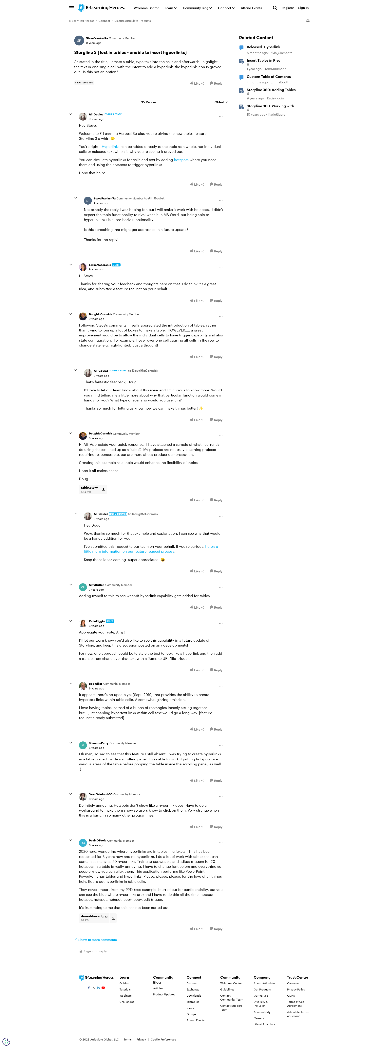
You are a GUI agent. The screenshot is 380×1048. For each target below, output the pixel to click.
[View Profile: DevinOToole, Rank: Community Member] (83, 843)
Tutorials (125, 989)
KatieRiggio (97, 621)
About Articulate (264, 983)
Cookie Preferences (163, 1039)
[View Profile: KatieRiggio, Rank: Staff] (83, 623)
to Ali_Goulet (154, 198)
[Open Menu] (308, 21)
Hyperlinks (111, 146)
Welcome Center (231, 983)
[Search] (275, 8)
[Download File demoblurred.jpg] (113, 918)
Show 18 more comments (97, 939)
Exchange (193, 989)
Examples (193, 1001)
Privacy (141, 1039)
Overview (293, 983)
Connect (104, 20)
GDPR (291, 995)
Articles (158, 988)
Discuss (192, 983)
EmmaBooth (280, 82)
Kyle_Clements (281, 53)
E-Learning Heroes (81, 20)
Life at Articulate (264, 1024)
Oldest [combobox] (221, 102)
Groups (191, 1014)
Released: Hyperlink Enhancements (263, 47)
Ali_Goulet (96, 114)
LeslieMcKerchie (100, 264)
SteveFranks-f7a (97, 38)
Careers (259, 1018)
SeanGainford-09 (100, 794)
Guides (124, 983)
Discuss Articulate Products (132, 20)
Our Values (261, 995)
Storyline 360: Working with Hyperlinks (270, 106)
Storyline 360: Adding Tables (271, 90)
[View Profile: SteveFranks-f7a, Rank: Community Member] (79, 40)
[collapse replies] (70, 114)
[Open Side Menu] (71, 8)
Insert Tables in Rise (263, 60)
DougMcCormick (100, 314)
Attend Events (196, 1020)
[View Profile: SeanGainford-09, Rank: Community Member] (83, 797)
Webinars (126, 995)
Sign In (303, 8)
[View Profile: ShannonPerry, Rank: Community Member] (83, 745)
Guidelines (227, 989)
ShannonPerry (98, 743)
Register (288, 8)
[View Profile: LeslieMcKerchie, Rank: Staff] (83, 267)
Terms (128, 1039)
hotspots (181, 160)
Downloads (194, 995)
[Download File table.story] (103, 489)
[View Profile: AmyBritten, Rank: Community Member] (83, 587)
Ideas (190, 1008)
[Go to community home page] (101, 8)
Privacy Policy (296, 989)
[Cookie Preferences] (6, 1042)
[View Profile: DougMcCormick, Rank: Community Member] (83, 316)
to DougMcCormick (143, 370)
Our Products (262, 989)
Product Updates (164, 994)
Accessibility (262, 1012)
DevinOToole (97, 840)
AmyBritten (96, 584)
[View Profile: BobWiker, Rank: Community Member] (83, 686)
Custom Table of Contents (269, 76)
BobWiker (95, 683)
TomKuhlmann (276, 69)
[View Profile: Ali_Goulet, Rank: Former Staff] (83, 117)
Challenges (127, 1001)
